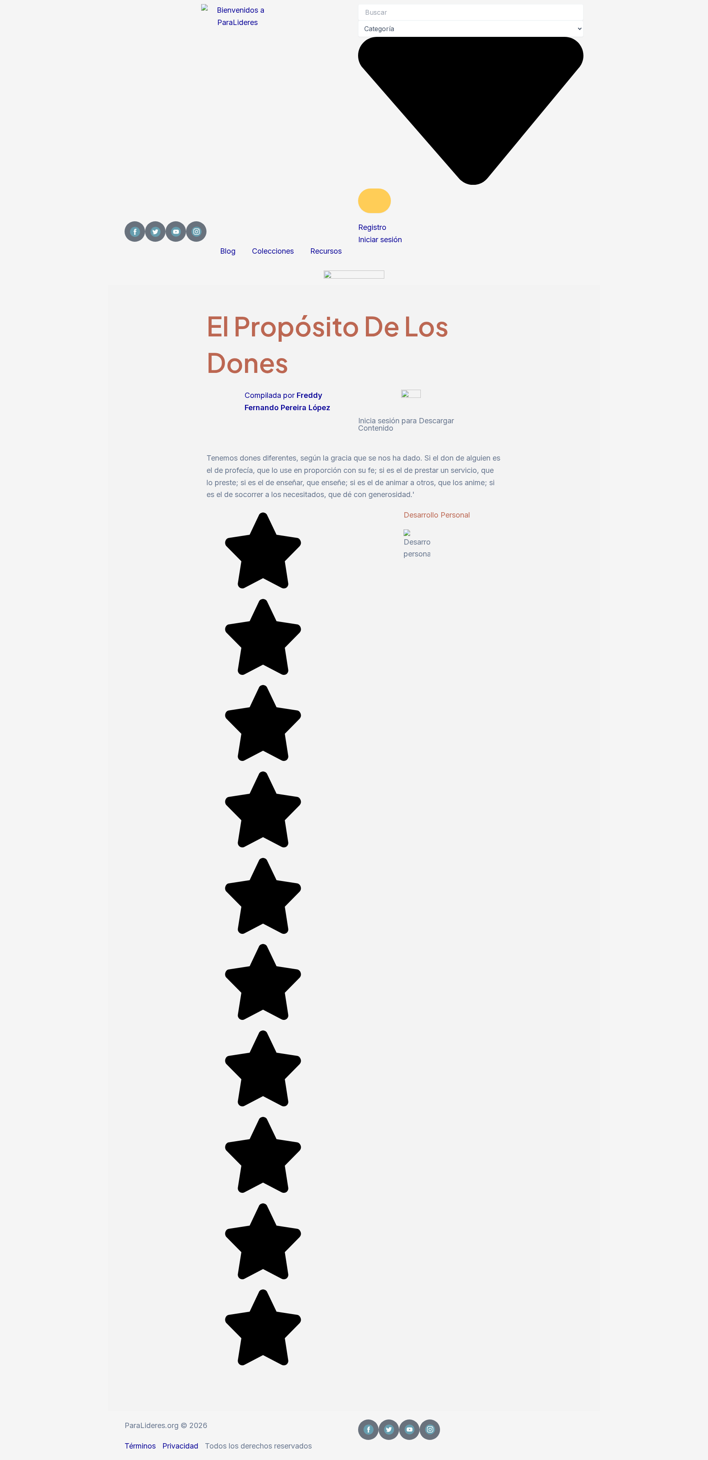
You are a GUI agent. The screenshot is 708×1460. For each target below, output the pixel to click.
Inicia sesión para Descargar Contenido (406, 424)
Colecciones (273, 251)
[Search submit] (374, 200)
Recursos (326, 251)
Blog (228, 251)
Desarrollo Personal (437, 515)
